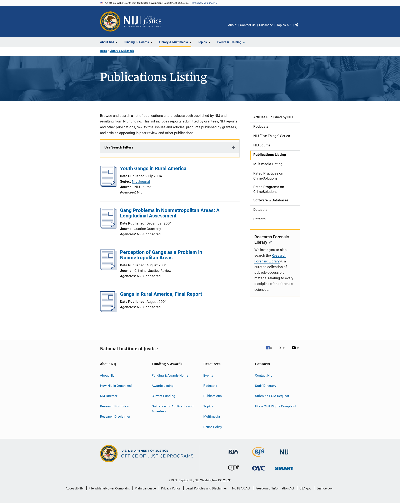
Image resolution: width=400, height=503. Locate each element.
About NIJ (107, 375)
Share (300, 28)
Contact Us (248, 25)
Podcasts (210, 386)
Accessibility (75, 488)
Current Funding (163, 396)
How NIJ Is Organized (116, 386)
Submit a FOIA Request (272, 396)
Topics (208, 406)
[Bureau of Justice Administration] (233, 455)
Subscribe (266, 25)
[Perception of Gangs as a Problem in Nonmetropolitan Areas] (108, 269)
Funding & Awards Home (170, 375)
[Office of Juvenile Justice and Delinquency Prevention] (233, 471)
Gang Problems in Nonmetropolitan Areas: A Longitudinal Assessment (170, 213)
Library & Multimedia (122, 50)
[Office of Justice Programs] (110, 21)
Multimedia (211, 416)
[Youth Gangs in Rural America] (108, 185)
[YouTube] (295, 350)
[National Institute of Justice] (284, 455)
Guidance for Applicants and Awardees (173, 408)
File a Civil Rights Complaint (275, 406)
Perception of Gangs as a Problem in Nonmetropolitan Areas (161, 255)
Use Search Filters (118, 147)
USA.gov (305, 488)
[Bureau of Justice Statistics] (259, 457)
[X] (283, 350)
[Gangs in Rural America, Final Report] (108, 311)
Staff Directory (265, 386)
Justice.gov (324, 488)
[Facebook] (270, 350)
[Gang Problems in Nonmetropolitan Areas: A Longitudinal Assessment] (108, 227)
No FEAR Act (241, 488)
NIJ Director (108, 396)
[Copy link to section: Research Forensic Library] (269, 242)
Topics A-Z (283, 25)
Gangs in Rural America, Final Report (161, 294)
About (232, 25)
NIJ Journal (141, 181)
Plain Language (145, 488)
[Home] (142, 21)
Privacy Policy (170, 488)
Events (208, 375)
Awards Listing (163, 386)
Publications (212, 396)
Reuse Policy (212, 427)
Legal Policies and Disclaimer (206, 488)
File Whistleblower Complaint (109, 488)
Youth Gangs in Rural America (153, 168)
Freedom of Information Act (274, 488)
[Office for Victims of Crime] (258, 471)
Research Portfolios (114, 406)
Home (103, 50)
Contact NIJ (263, 375)
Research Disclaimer (115, 416)
